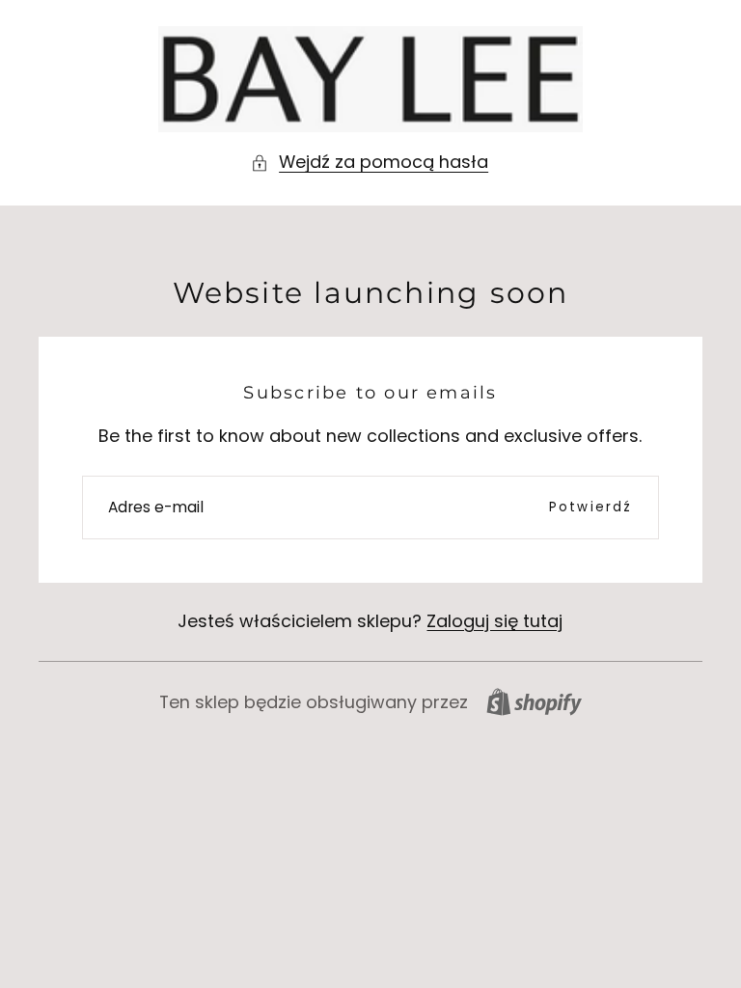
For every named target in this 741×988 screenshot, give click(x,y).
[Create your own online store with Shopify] (534, 702)
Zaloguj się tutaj (494, 621)
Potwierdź (591, 507)
